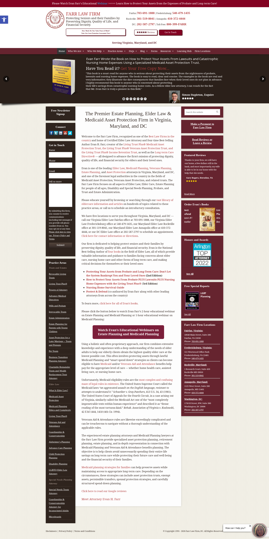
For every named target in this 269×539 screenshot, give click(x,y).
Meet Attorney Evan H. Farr (101, 499)
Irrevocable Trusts (57, 312)
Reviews (151, 32)
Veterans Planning (160, 168)
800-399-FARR (176, 24)
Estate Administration (59, 318)
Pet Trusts (53, 351)
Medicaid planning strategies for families (106, 467)
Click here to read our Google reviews (104, 491)
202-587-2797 (146, 24)
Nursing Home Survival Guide (105, 287)
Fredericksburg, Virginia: (198, 347)
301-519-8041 (146, 18)
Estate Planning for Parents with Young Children (58, 328)
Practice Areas (115, 51)
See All (189, 273)
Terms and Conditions (84, 531)
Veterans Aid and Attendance (138, 364)
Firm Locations (202, 51)
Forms (154, 51)
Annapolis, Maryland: (196, 381)
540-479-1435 (181, 13)
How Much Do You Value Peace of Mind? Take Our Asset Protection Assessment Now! (95, 32)
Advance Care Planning (60, 448)
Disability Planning (58, 464)
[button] (4, 20)
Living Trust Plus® (58, 284)
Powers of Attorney (58, 290)
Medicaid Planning (137, 168)
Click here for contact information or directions (110, 236)
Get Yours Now (210, 306)
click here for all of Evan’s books (119, 303)
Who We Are (74, 51)
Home (62, 51)
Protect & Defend (96, 291)
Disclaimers (51, 531)
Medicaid (105, 364)
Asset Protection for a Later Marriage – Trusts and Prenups (60, 341)
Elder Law (119, 168)
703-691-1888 (146, 13)
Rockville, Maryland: (195, 364)
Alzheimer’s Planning (59, 442)
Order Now (210, 226)
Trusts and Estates (58, 268)
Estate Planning (91, 172)
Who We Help (94, 51)
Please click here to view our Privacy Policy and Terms (60, 235)
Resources (165, 51)
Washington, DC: (193, 399)
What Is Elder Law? (58, 390)
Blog (142, 51)
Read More (189, 194)
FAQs (131, 51)
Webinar (102, 3)
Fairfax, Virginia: (193, 330)
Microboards (55, 516)
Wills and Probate (57, 306)
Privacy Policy (65, 531)
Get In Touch (170, 32)
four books (114, 251)
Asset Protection (116, 172)
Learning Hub (184, 51)
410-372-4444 (176, 18)
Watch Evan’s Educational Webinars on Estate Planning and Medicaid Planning (128, 332)
